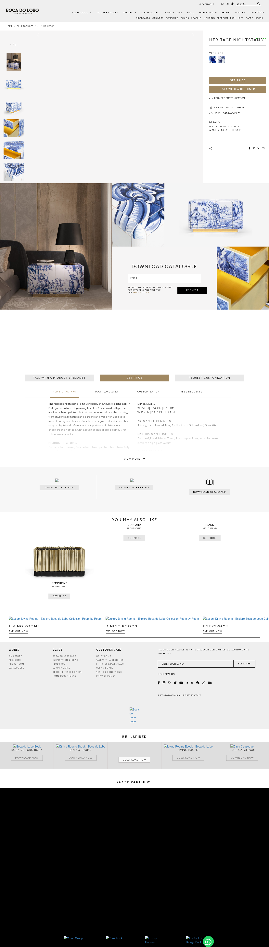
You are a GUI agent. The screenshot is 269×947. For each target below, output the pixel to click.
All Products (82, 12)
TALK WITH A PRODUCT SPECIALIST (59, 377)
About (226, 12)
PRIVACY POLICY (141, 292)
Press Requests (190, 391)
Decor (259, 18)
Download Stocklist (59, 487)
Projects (130, 12)
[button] (256, 629)
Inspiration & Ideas (65, 660)
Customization (148, 391)
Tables (185, 18)
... (38, 26)
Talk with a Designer (110, 660)
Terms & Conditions (109, 672)
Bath (233, 18)
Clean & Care (104, 668)
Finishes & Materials (110, 664)
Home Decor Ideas (64, 676)
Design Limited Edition (67, 672)
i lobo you (59, 664)
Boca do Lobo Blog (64, 656)
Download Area (106, 391)
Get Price (237, 80)
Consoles (172, 18)
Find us (240, 12)
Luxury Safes (61, 668)
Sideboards (143, 18)
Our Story (15, 656)
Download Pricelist (134, 487)
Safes (249, 18)
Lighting (209, 18)
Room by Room (107, 12)
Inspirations (173, 12)
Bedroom (222, 18)
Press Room (208, 12)
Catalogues (150, 12)
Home (9, 26)
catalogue (207, 4)
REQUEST (192, 290)
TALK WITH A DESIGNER (237, 89)
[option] (13, 84)
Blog (191, 12)
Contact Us (103, 656)
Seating (196, 18)
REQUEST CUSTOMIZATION (209, 377)
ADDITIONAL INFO (64, 391)
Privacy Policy (106, 676)
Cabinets (158, 18)
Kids (241, 18)
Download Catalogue (209, 492)
